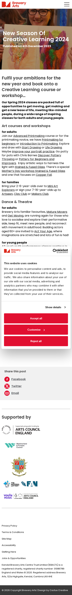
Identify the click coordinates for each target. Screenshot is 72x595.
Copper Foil (44, 175)
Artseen (7, 194)
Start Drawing (31, 147)
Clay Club (20, 194)
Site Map (7, 538)
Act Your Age (43, 231)
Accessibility (9, 545)
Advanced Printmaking (29, 136)
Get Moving (15, 216)
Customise (34, 329)
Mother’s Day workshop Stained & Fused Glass (33, 171)
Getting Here (9, 551)
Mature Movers (56, 212)
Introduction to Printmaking (39, 144)
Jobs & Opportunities (14, 558)
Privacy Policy (9, 525)
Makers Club (40, 194)
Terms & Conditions (13, 532)
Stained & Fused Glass (30, 167)
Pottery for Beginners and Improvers (28, 161)
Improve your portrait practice (33, 151)
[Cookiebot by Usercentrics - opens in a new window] (52, 251)
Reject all (36, 340)
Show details (53, 307)
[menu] (67, 4)
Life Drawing (53, 147)
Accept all (36, 318)
